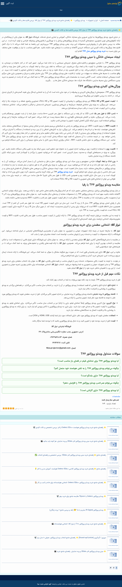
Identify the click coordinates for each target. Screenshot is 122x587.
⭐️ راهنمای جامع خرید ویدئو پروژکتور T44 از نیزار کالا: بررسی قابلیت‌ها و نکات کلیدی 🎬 (41, 20)
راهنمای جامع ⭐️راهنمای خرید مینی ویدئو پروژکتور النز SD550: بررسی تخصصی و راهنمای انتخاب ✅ (70, 455)
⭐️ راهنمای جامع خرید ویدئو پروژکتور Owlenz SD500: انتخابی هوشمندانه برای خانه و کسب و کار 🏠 (70, 482)
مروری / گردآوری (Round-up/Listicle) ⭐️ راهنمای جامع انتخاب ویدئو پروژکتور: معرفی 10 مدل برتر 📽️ (70, 537)
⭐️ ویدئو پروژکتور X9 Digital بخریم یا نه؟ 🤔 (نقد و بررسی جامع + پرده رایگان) (78, 510)
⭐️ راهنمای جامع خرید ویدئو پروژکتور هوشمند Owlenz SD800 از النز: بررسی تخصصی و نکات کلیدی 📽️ (69, 427)
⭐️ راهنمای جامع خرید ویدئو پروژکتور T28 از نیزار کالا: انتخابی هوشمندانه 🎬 (79, 524)
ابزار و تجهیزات (92, 20)
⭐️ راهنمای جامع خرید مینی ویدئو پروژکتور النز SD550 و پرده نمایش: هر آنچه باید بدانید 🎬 (73, 441)
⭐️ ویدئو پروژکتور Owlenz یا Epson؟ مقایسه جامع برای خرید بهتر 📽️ (81, 496)
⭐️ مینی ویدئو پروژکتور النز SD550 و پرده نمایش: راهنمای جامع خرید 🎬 (80, 551)
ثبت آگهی (10, 3)
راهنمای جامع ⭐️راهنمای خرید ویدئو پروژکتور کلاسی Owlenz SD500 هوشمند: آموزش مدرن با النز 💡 (70, 468)
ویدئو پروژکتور (80, 20)
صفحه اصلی (104, 20)
